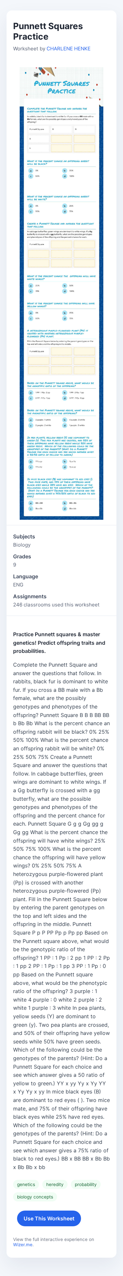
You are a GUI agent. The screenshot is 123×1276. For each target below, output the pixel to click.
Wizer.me (22, 1244)
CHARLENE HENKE (69, 48)
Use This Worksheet (49, 1218)
